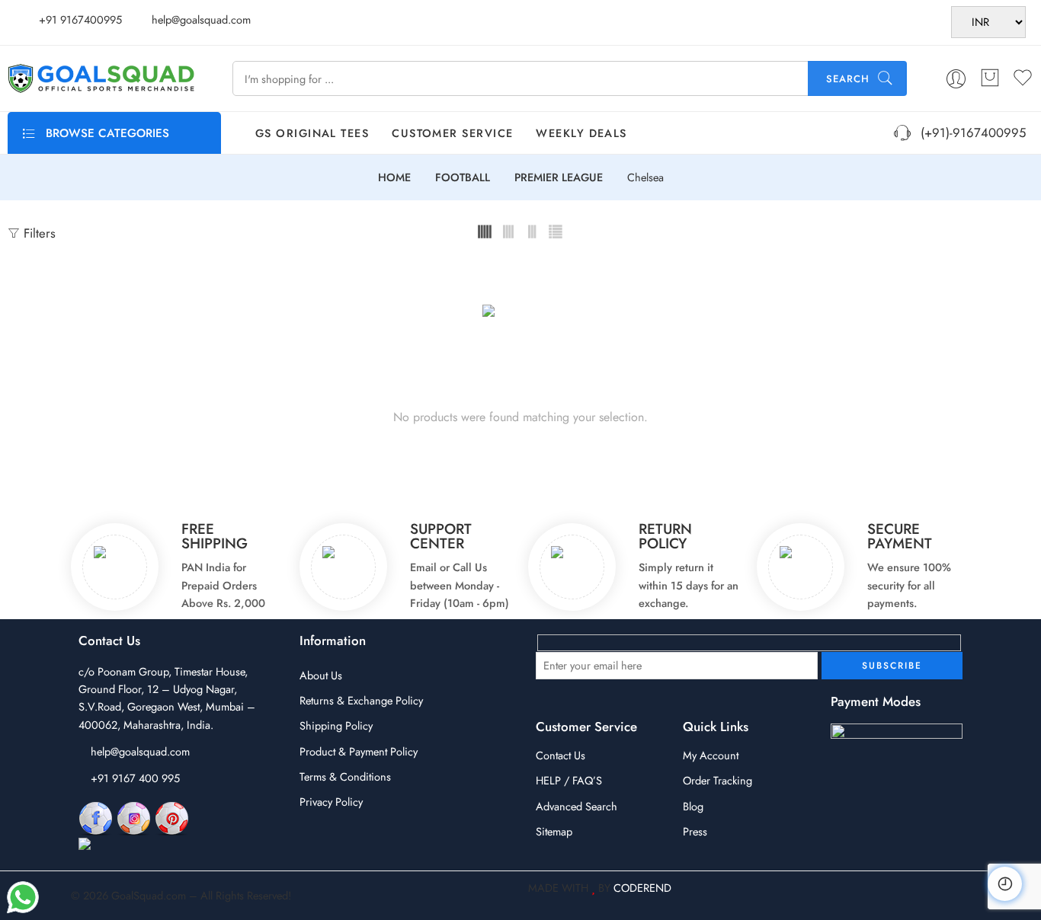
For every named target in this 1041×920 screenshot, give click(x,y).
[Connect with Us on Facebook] (95, 818)
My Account (710, 755)
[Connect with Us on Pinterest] (172, 818)
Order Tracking (717, 780)
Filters (38, 233)
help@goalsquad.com (140, 751)
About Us (320, 675)
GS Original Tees (312, 133)
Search (848, 79)
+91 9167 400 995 (135, 778)
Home (394, 178)
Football (462, 178)
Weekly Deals (581, 133)
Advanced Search (576, 806)
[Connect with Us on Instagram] (134, 818)
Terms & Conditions (345, 776)
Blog (693, 806)
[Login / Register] (956, 79)
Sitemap (554, 831)
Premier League (558, 178)
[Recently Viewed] (1005, 884)
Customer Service (452, 133)
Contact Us (560, 755)
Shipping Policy (336, 725)
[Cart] (990, 78)
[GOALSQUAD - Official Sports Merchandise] (101, 78)
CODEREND (642, 888)
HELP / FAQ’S (569, 780)
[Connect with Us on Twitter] (146, 845)
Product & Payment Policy (358, 751)
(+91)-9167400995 (969, 132)
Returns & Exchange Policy (361, 700)
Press (695, 831)
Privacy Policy (331, 802)
